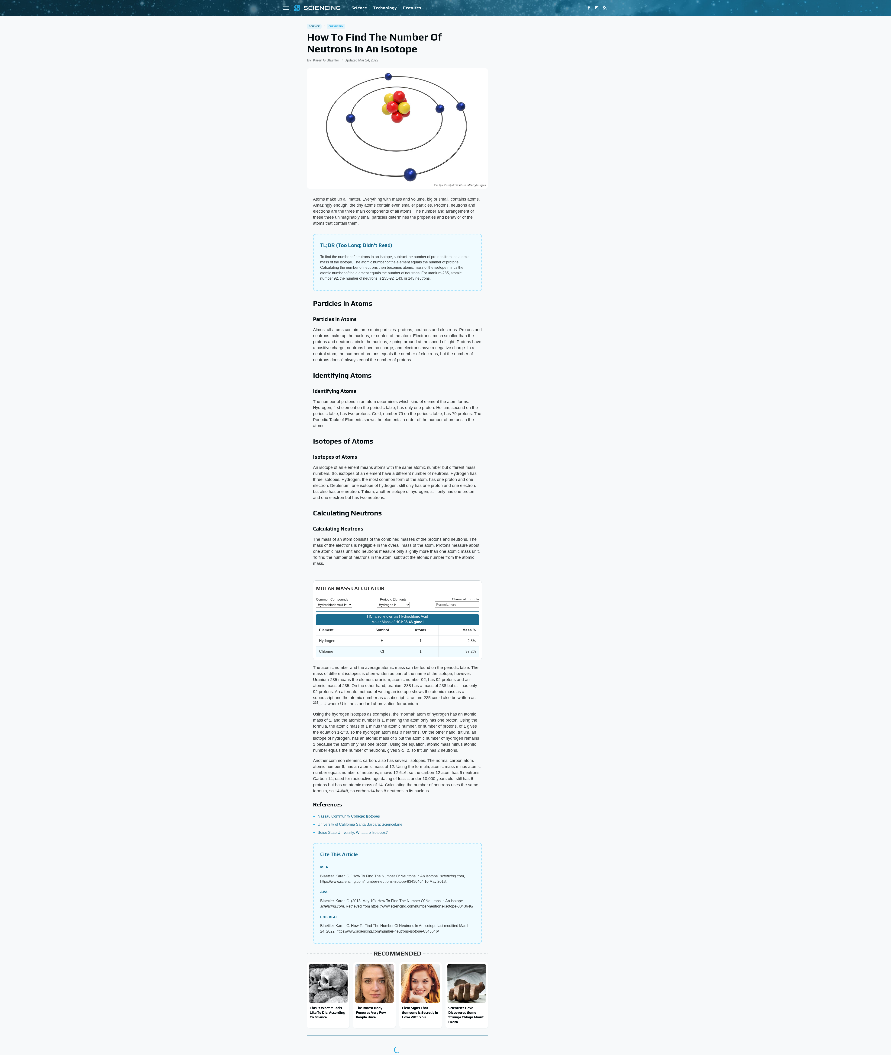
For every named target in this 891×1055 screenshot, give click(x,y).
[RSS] (604, 7)
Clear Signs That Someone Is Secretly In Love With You (420, 1012)
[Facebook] (589, 7)
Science (359, 7)
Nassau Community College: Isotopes (349, 816)
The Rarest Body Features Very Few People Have (371, 1012)
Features (412, 7)
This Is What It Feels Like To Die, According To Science (327, 1012)
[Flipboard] (597, 7)
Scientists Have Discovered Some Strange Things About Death (466, 1015)
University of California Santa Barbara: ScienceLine (360, 824)
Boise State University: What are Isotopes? (353, 832)
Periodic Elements (393, 599)
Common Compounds (332, 599)
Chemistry (336, 26)
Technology (385, 7)
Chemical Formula (465, 599)
